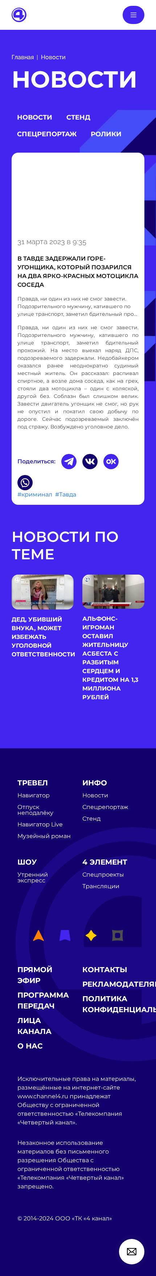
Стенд (78, 117)
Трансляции (100, 886)
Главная (23, 57)
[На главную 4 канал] (19, 14)
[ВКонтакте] (90, 461)
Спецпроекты (103, 875)
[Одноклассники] (111, 461)
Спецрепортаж (47, 134)
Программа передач (43, 1000)
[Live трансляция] (33, 1259)
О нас (30, 1046)
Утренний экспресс (32, 877)
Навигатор (33, 795)
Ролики (106, 134)
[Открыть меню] (133, 15)
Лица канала (34, 1026)
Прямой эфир (34, 975)
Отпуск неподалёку (35, 810)
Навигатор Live (40, 825)
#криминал (34, 494)
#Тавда (65, 494)
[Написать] (131, 1251)
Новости (53, 57)
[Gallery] (78, 193)
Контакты (104, 969)
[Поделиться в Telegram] (69, 461)
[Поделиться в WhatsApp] (25, 482)
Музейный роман (44, 836)
